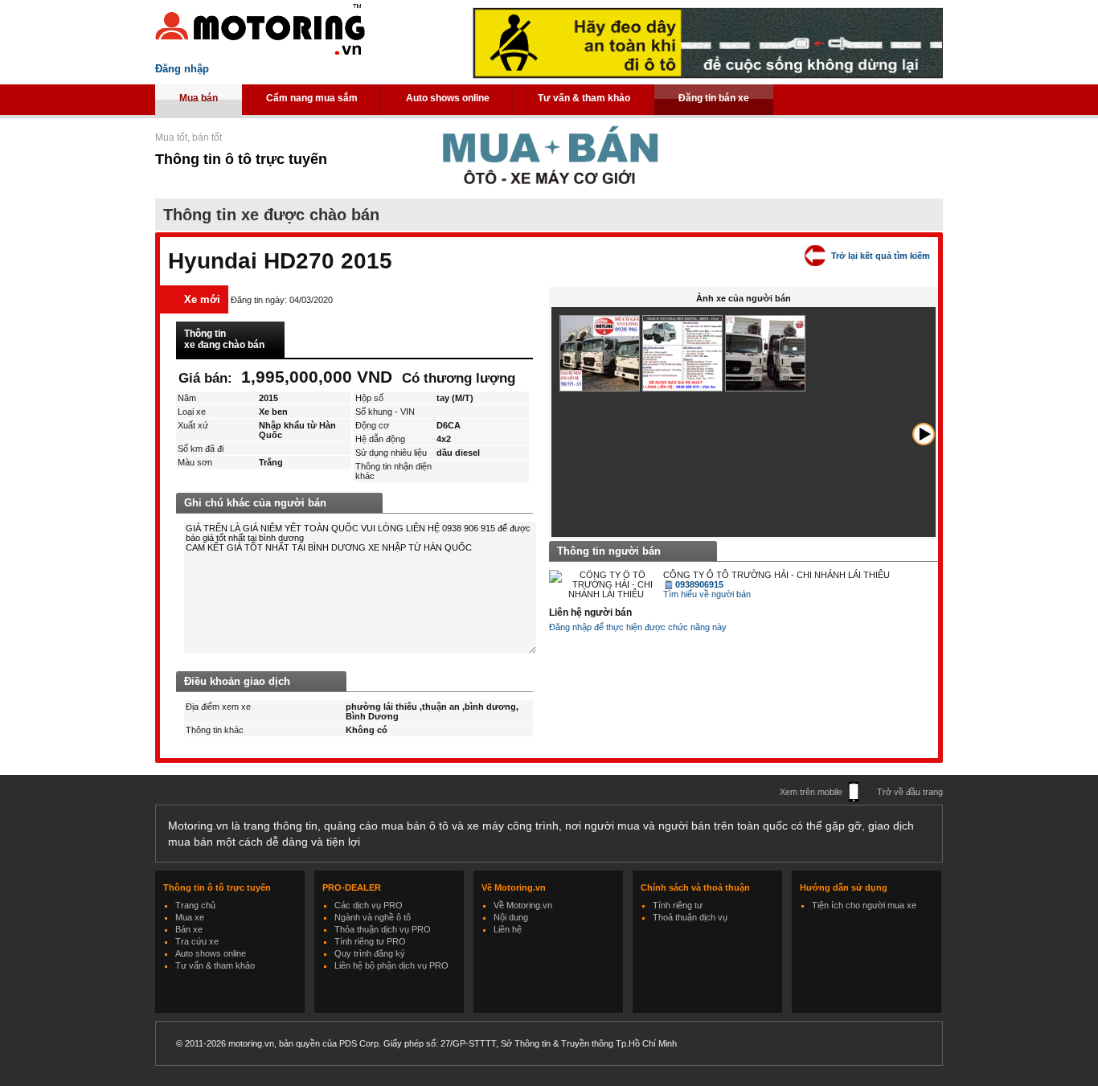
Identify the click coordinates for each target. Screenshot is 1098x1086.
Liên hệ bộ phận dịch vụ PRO (391, 965)
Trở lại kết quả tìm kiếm (880, 255)
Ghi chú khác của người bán (255, 503)
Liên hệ (508, 929)
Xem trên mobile (811, 792)
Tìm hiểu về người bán (707, 594)
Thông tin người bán (609, 551)
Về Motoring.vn (523, 905)
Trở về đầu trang (910, 792)
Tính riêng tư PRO (370, 941)
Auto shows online (448, 98)
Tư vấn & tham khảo (584, 98)
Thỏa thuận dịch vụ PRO (382, 929)
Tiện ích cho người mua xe (864, 905)
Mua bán (198, 98)
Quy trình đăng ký (369, 953)
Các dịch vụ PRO (368, 905)
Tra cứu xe (197, 941)
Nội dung (511, 917)
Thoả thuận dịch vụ (690, 917)
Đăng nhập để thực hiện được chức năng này (638, 627)
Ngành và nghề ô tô (372, 917)
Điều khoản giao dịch (237, 681)
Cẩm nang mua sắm (312, 98)
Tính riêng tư (678, 905)
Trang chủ (195, 905)
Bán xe (189, 929)
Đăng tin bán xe (713, 98)
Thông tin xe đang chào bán (224, 339)
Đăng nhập (182, 69)
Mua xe (189, 917)
